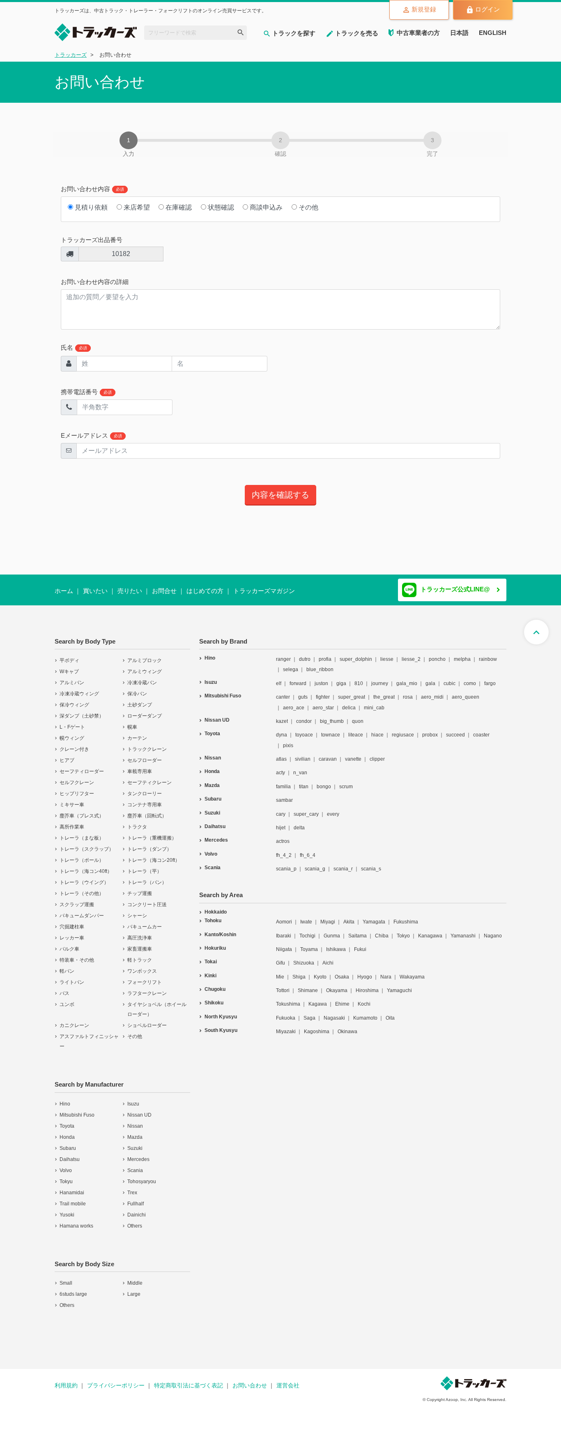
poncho (437, 654)
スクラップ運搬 (77, 899)
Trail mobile (73, 1198)
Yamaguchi (399, 985)
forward (298, 678)
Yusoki (67, 1209)
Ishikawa (336, 944)
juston (321, 678)
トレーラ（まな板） (82, 832)
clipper (377, 754)
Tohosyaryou (141, 1176)
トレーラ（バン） (147, 877)
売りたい (129, 590)
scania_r (343, 863)
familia (283, 781)
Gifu (280, 957)
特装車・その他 (77, 955)
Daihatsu (70, 1154)
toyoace (304, 729)
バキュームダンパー (82, 910)
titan (303, 781)
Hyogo (364, 971)
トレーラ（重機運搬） (152, 832)
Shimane (308, 985)
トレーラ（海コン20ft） (153, 855)
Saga (309, 1012)
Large (133, 1289)
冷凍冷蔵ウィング (79, 688)
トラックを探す (293, 33)
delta (299, 822)
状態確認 (220, 207)
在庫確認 (178, 207)
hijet (280, 822)
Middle (135, 1278)
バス (64, 988)
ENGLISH (492, 32)
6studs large (73, 1289)
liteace (355, 729)
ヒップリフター (77, 788)
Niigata (284, 944)
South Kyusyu (221, 1025)
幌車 (132, 722)
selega (290, 664)
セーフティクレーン (149, 777)
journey (379, 678)
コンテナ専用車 (144, 799)
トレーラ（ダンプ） (149, 844)
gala (430, 678)
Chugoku (215, 984)
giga (341, 678)
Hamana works (76, 1220)
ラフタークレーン (147, 988)
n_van (300, 767)
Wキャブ (69, 666)
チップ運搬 (139, 888)
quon (357, 716)
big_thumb (332, 716)
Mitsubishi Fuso (77, 1109)
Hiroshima (367, 985)
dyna (281, 729)
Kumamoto (365, 1012)
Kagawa (317, 999)
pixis (288, 740)
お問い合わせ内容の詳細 (95, 281)
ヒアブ (67, 755)
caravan (328, 754)
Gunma (332, 930)
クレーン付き (74, 744)
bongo (324, 781)
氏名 (74, 347)
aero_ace (293, 702)
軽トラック (139, 955)
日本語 (459, 32)
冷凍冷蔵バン (142, 677)
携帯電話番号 (86, 391)
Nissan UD (139, 1109)
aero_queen (465, 692)
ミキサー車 (72, 799)
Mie (280, 971)
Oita (390, 1012)
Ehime (342, 999)
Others (134, 1220)
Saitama (357, 930)
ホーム (64, 590)
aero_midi (432, 692)
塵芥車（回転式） (147, 810)
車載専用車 (139, 766)
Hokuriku (215, 943)
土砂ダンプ (139, 699)
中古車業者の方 (418, 32)
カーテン (137, 733)
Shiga (299, 971)
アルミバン (72, 677)
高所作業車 (72, 821)
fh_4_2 (284, 850)
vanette (353, 754)
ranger (283, 654)
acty (280, 767)
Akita (348, 916)
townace (330, 729)
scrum (346, 781)
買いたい (95, 590)
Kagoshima (316, 1026)
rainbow (488, 654)
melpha (462, 654)
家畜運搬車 (139, 943)
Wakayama (412, 971)
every (333, 809)
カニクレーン (74, 1020)
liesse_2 (411, 654)
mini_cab (374, 702)
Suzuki (135, 1143)
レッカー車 (72, 932)
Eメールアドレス (91, 435)
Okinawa (347, 1026)
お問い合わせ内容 (92, 188)
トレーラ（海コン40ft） (86, 866)
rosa (408, 692)
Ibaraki (283, 930)
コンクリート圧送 (147, 899)
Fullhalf (135, 1198)
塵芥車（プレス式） (82, 810)
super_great (351, 692)
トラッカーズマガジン (264, 590)
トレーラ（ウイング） (84, 877)
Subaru (68, 1143)
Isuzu (133, 1098)
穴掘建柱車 (72, 921)
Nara (385, 971)
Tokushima (288, 999)
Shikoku (214, 997)
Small (66, 1278)
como (470, 678)
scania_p (286, 863)
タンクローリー (144, 788)
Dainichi (136, 1209)
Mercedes (138, 1154)
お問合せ (164, 590)
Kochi (364, 999)
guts (303, 692)
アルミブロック (144, 655)
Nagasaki (334, 1012)
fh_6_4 (307, 850)
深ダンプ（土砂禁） (82, 710)
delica (349, 702)
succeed (455, 729)
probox (430, 729)
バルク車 (69, 943)
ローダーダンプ (144, 710)
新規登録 (424, 9)
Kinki (210, 970)
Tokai (211, 956)
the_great (384, 692)
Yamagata (374, 916)
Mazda (135, 1132)
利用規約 (66, 1380)
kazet (282, 716)
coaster (481, 729)
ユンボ (67, 999)
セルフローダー (144, 755)
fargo (490, 678)
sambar (284, 795)
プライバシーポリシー (116, 1380)
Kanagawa (430, 930)
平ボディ (69, 655)
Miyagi (327, 916)
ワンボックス (142, 966)
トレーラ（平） (144, 866)
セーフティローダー (82, 766)
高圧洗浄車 (139, 932)
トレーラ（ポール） (82, 855)
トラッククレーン (147, 744)
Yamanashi (463, 930)
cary (280, 809)
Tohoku (213, 915)
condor (304, 716)
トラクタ (137, 821)
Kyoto (320, 971)
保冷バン (137, 688)
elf (278, 678)
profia (325, 654)
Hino (65, 1098)
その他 (307, 207)
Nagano (493, 930)
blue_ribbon (319, 664)
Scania (135, 1165)
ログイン (487, 9)
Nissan (135, 1121)
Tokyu (66, 1176)
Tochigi (307, 930)
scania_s (371, 863)
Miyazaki (286, 1026)
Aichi (327, 957)
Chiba (382, 930)
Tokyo (403, 930)
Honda (67, 1132)
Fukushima (405, 916)
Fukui (360, 944)
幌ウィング (72, 733)
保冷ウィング (74, 699)
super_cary (306, 809)
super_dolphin (356, 654)
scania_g (315, 863)
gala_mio (406, 678)
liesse (386, 654)
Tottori (283, 985)
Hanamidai (72, 1187)
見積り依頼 (90, 207)
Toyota (67, 1121)
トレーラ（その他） (82, 888)
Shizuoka (303, 957)
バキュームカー (144, 921)
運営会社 (287, 1380)
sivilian (302, 754)
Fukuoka (285, 1012)
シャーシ (137, 910)
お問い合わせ (249, 1380)
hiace (377, 729)
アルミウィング (144, 666)
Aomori (284, 916)
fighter (323, 692)
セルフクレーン (77, 777)
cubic (449, 678)
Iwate (306, 916)
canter (283, 692)
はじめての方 (204, 590)
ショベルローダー (147, 1020)
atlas (281, 754)
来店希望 (136, 207)
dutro (304, 654)
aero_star (323, 702)
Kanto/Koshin (220, 929)
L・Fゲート (72, 722)
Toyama (309, 944)
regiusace (403, 729)
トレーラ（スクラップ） (87, 844)
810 (358, 678)
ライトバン (72, 977)
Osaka (342, 971)
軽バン (67, 966)
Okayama (336, 985)
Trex (132, 1187)
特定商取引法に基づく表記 (188, 1380)
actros (283, 836)
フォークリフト (144, 977)
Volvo (66, 1165)
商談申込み (265, 207)
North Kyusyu (221, 1011)
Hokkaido (216, 906)
